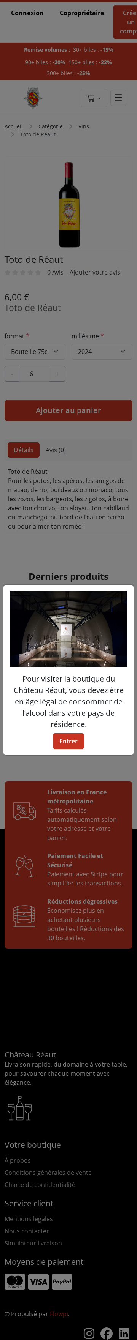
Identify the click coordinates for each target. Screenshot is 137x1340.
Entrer (68, 741)
